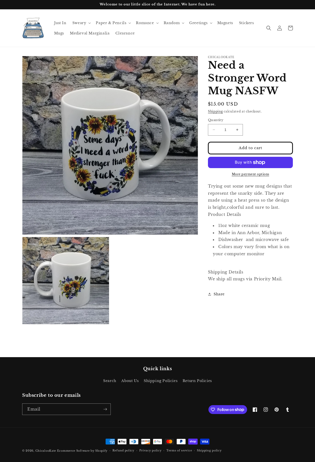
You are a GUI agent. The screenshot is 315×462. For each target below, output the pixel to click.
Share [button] (219, 294)
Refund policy (123, 450)
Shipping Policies (160, 381)
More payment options (250, 174)
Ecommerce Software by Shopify (82, 450)
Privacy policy (150, 450)
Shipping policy (209, 450)
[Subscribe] (105, 409)
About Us (130, 381)
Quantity (215, 120)
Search (109, 381)
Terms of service (179, 450)
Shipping (215, 111)
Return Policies (197, 381)
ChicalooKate (45, 450)
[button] (81, 23)
